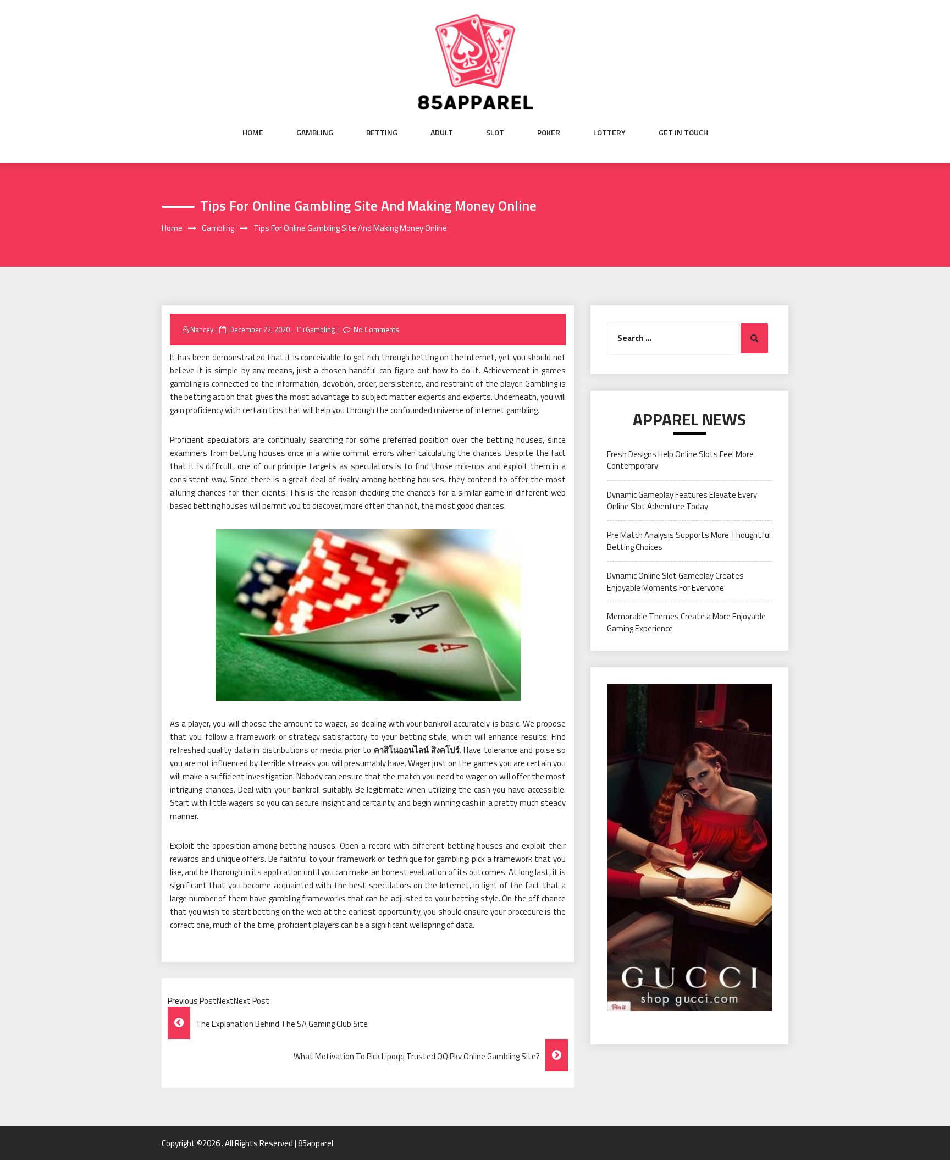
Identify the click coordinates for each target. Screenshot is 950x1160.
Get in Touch (683, 132)
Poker (548, 132)
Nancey (201, 329)
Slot (495, 132)
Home (252, 132)
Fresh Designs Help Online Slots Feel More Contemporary (680, 460)
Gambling (314, 132)
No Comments (376, 329)
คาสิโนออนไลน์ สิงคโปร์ (417, 750)
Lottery (609, 132)
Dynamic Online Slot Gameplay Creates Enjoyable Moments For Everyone (675, 581)
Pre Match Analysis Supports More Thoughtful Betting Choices (689, 541)
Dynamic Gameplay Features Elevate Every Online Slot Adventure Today (682, 500)
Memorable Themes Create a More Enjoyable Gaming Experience (686, 622)
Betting (381, 132)
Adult (441, 132)
